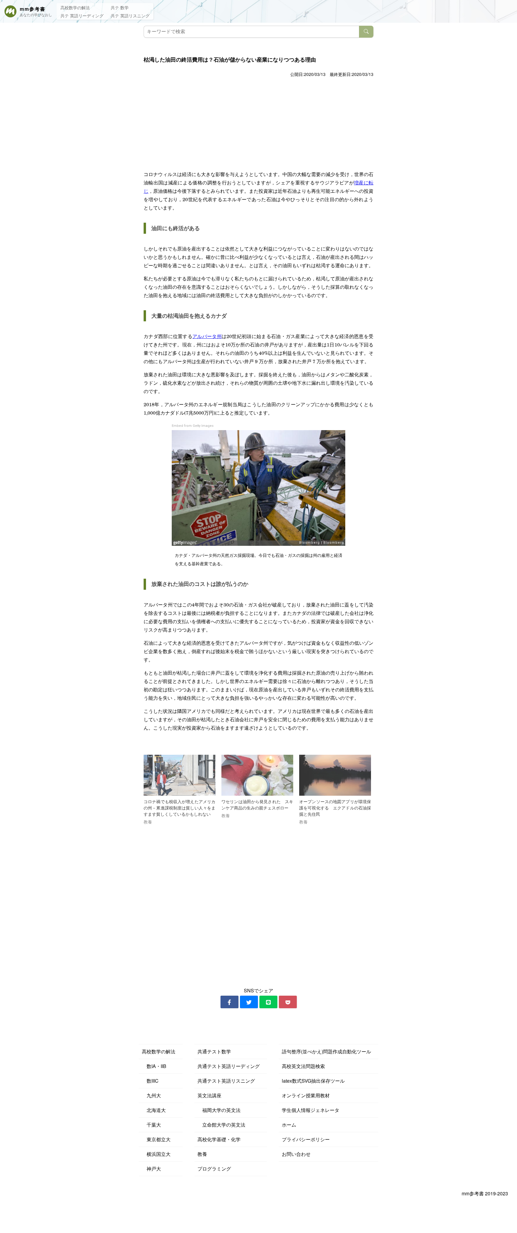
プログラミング (214, 1168)
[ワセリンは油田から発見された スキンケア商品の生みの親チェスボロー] (257, 775)
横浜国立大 (156, 1154)
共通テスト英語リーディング (228, 1066)
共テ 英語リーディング (82, 16)
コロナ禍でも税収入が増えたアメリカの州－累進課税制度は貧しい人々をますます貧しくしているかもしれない (179, 808)
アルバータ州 (207, 336)
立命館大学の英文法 (221, 1124)
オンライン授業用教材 (306, 1095)
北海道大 (154, 1110)
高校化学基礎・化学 (219, 1139)
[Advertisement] (258, 123)
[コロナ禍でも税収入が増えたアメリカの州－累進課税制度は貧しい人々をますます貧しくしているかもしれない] (179, 775)
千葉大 (151, 1124)
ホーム (289, 1124)
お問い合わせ (296, 1154)
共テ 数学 (120, 7)
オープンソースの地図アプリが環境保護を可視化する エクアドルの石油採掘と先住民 (335, 808)
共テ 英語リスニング (130, 16)
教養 (202, 1154)
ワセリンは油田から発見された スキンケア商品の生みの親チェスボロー (257, 805)
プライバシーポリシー (306, 1139)
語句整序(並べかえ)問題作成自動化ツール (326, 1051)
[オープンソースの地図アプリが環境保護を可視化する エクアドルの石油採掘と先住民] (335, 775)
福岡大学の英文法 (219, 1110)
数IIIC (150, 1080)
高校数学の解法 (75, 7)
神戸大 (151, 1168)
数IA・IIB (154, 1066)
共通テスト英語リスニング (226, 1080)
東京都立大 (156, 1139)
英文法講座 (209, 1095)
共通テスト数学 (214, 1051)
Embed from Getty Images (193, 426)
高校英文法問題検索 (303, 1066)
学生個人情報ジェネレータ (310, 1110)
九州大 (151, 1095)
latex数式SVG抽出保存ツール (313, 1080)
